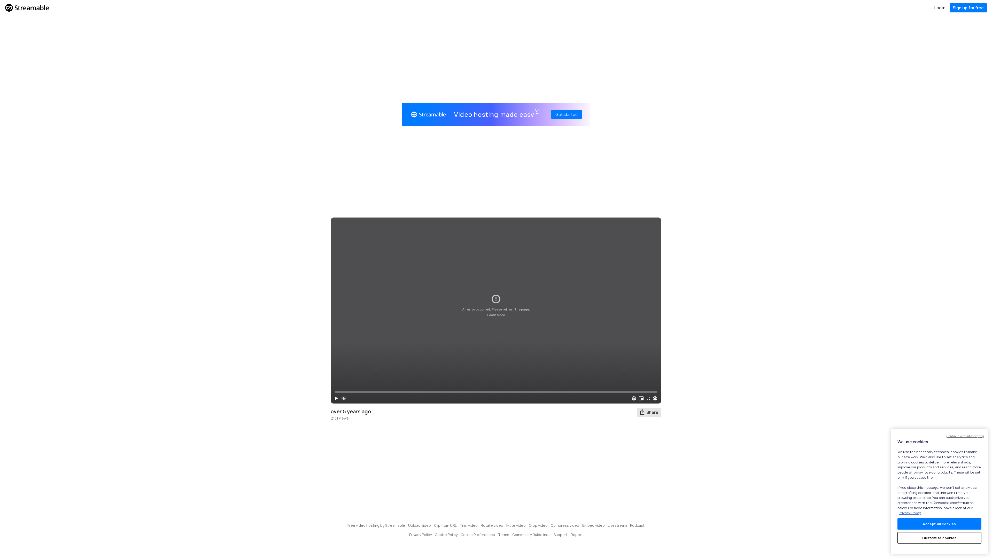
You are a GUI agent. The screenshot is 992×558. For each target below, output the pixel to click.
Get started (566, 114)
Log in (940, 8)
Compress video (565, 525)
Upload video (419, 525)
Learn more (496, 315)
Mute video (516, 525)
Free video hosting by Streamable (376, 525)
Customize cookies (939, 538)
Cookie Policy (446, 534)
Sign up (968, 8)
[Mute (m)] (343, 398)
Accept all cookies (939, 524)
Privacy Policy (420, 534)
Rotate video (492, 525)
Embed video (593, 525)
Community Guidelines (531, 534)
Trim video (469, 525)
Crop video (538, 525)
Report (577, 534)
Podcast (637, 525)
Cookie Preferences (478, 534)
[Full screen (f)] (648, 398)
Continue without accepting (965, 436)
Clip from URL (445, 525)
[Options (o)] (634, 398)
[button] (336, 398)
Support (561, 534)
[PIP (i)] (641, 398)
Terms (503, 534)
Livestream (617, 525)
